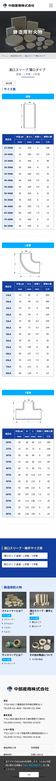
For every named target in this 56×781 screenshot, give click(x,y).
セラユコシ (8, 623)
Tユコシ (7, 627)
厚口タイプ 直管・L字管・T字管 (21, 564)
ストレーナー (9, 619)
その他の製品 (37, 659)
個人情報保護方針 (32, 765)
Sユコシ (7, 631)
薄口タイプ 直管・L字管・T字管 (21, 555)
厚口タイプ (36, 626)
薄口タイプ (36, 622)
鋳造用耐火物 (16, 56)
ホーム (4, 56)
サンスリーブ (9, 663)
